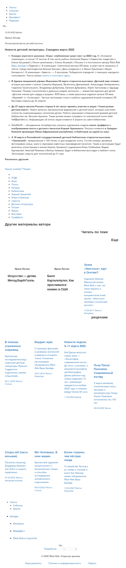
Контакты (18, 523)
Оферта (92, 563)
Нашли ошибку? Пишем (18, 168)
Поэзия (15, 207)
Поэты (14, 184)
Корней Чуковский (21, 194)
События (14, 10)
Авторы (14, 516)
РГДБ (14, 177)
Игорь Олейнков (20, 197)
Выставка (16, 213)
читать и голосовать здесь (56, 75)
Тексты (12, 7)
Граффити (17, 217)
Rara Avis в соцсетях (25, 538)
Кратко (12, 13)
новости (15, 200)
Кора (14, 181)
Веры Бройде (18, 65)
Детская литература (22, 204)
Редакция (14, 20)
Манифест (14, 17)
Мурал (15, 210)
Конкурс (15, 187)
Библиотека (17, 190)
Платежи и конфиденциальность (65, 563)
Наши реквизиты (33, 563)
